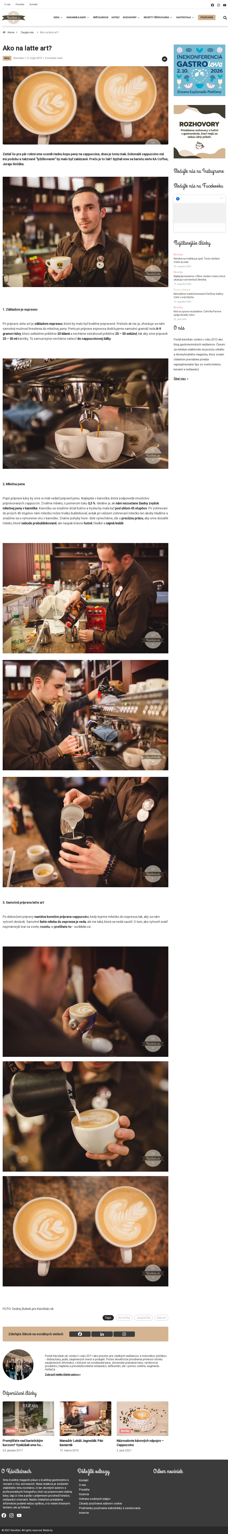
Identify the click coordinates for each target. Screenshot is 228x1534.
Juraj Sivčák (143, 1317)
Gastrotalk (183, 17)
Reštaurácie (100, 17)
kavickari (19, 58)
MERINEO (58, 1530)
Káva (56, 17)
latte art (161, 1317)
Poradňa (20, 4)
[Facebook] (212, 5)
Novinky (11, 1431)
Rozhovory (130, 17)
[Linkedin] (102, 1334)
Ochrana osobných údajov (94, 1499)
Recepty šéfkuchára (156, 17)
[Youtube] (224, 5)
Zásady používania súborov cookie (100, 1503)
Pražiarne (206, 17)
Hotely (116, 17)
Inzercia (84, 1494)
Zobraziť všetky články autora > (63, 1374)
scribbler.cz (82, 927)
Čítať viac (180, 379)
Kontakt (34, 4)
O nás (7, 4)
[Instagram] (218, 5)
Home (11, 32)
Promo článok (182, 289)
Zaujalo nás (27, 32)
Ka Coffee (124, 1317)
